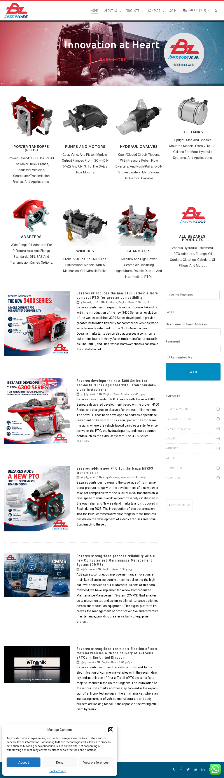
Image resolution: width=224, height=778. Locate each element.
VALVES (171, 438)
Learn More (112, 59)
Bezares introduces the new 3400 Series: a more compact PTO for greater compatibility (117, 295)
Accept (23, 762)
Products (111, 302)
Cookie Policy (57, 771)
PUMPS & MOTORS (178, 409)
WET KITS (172, 458)
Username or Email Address (186, 324)
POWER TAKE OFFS (178, 428)
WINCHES (172, 448)
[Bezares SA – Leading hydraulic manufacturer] (17, 10)
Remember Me (181, 357)
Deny (59, 762)
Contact (154, 10)
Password (173, 341)
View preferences (96, 762)
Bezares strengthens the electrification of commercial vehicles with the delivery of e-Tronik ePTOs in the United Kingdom (118, 653)
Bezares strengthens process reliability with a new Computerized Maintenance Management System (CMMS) (116, 560)
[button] (110, 730)
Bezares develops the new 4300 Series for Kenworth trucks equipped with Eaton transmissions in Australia (116, 385)
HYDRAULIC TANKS (178, 418)
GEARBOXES (174, 468)
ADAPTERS (173, 477)
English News (126, 302)
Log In (173, 10)
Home (94, 10)
